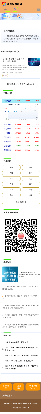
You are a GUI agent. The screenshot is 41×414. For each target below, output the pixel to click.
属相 (11, 195)
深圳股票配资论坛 (33, 387)
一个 (11, 178)
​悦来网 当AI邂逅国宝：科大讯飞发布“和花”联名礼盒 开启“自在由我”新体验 (20, 306)
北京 (30, 178)
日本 (11, 189)
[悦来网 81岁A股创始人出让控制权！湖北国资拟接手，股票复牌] (10, 274)
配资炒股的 (19, 387)
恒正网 (5, 75)
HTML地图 (33, 403)
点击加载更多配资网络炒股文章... (20, 84)
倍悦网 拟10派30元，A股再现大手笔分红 (21, 355)
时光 (30, 173)
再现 (30, 184)
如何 (30, 167)
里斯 (30, 189)
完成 (11, 184)
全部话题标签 (21, 202)
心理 (11, 173)
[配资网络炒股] (12, 4)
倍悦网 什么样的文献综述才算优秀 (19, 360)
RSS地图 (26, 403)
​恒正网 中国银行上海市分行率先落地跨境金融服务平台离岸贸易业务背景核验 (20, 325)
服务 (30, 195)
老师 (11, 167)
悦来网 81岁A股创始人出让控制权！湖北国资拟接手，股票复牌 (29, 274)
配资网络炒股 (6, 387)
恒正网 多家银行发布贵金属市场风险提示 (13, 60)
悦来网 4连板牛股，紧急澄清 (16, 342)
